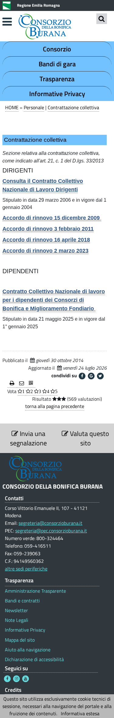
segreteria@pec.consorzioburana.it (51, 530)
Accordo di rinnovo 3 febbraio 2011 (48, 229)
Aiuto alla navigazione (27, 650)
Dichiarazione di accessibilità (34, 659)
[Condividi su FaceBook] (82, 376)
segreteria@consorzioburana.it (50, 523)
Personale (34, 107)
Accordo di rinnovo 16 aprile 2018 (46, 240)
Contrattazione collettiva (73, 107)
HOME (12, 107)
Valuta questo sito (88, 438)
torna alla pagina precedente (54, 406)
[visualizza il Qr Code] (30, 383)
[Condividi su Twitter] (100, 376)
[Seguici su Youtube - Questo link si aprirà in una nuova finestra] (25, 678)
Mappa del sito (20, 640)
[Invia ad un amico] (21, 383)
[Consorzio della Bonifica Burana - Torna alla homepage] (57, 27)
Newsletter (16, 610)
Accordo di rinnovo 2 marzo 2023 (45, 251)
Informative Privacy (57, 94)
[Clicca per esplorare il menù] (7, 21)
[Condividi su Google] (91, 376)
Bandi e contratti (22, 601)
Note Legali (16, 620)
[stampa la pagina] (12, 383)
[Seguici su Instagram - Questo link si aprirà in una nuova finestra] (16, 678)
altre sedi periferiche (26, 568)
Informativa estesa (80, 713)
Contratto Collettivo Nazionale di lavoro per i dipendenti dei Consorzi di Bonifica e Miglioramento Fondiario (53, 300)
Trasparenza (57, 79)
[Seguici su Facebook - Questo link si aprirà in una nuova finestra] (7, 678)
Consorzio (57, 49)
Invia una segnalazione (28, 438)
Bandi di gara (57, 64)
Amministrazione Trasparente (35, 591)
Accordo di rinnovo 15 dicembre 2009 (51, 218)
